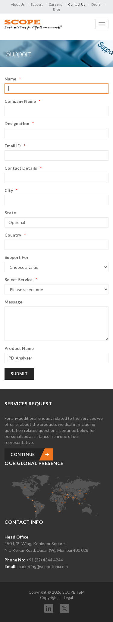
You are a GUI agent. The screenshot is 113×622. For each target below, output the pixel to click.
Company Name (20, 101)
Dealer (96, 4)
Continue (23, 454)
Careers (55, 4)
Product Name (19, 348)
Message (13, 301)
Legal (68, 597)
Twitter (64, 606)
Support (37, 4)
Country (13, 234)
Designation (17, 123)
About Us (18, 4)
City (9, 190)
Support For (17, 257)
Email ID (13, 145)
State (10, 212)
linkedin (48, 608)
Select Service (19, 279)
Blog (56, 9)
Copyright (49, 597)
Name (10, 78)
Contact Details (21, 168)
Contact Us (76, 4)
